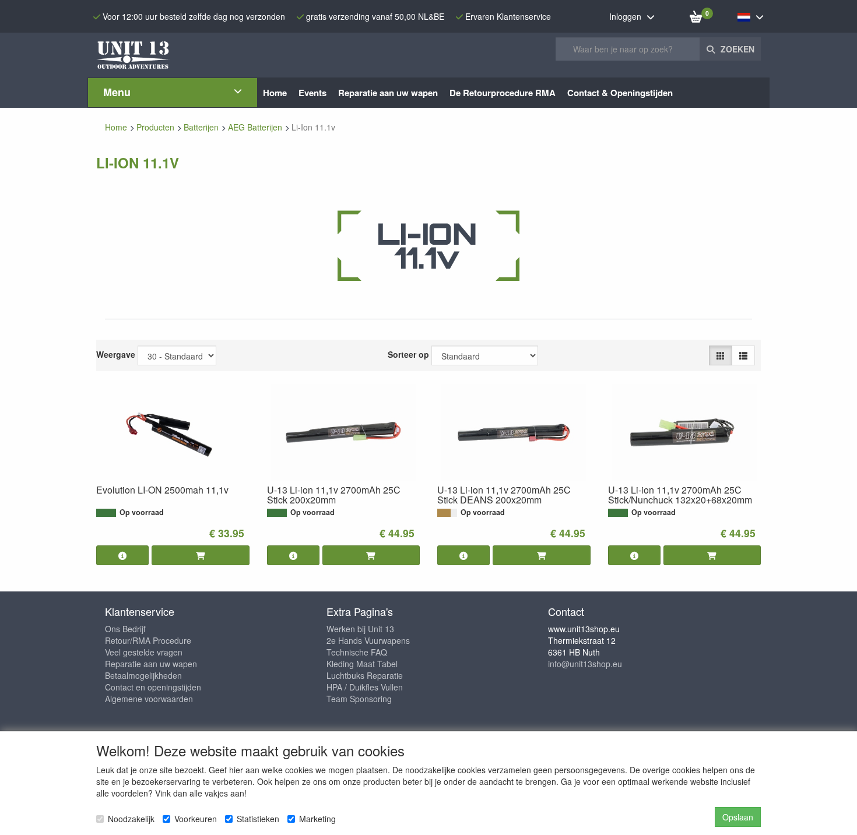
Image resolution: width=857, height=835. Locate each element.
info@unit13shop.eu (585, 664)
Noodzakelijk (131, 819)
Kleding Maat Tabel (362, 664)
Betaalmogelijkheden (143, 675)
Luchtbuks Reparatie (364, 675)
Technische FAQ (356, 652)
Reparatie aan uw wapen (151, 664)
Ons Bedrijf (125, 629)
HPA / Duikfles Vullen (364, 687)
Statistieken (258, 819)
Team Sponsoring (359, 698)
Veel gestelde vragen (143, 652)
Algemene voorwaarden (149, 698)
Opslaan (737, 817)
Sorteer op (408, 354)
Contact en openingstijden (153, 687)
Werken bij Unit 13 (360, 629)
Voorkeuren (195, 819)
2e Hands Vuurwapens (368, 640)
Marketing (317, 819)
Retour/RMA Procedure (148, 640)
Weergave (115, 354)
